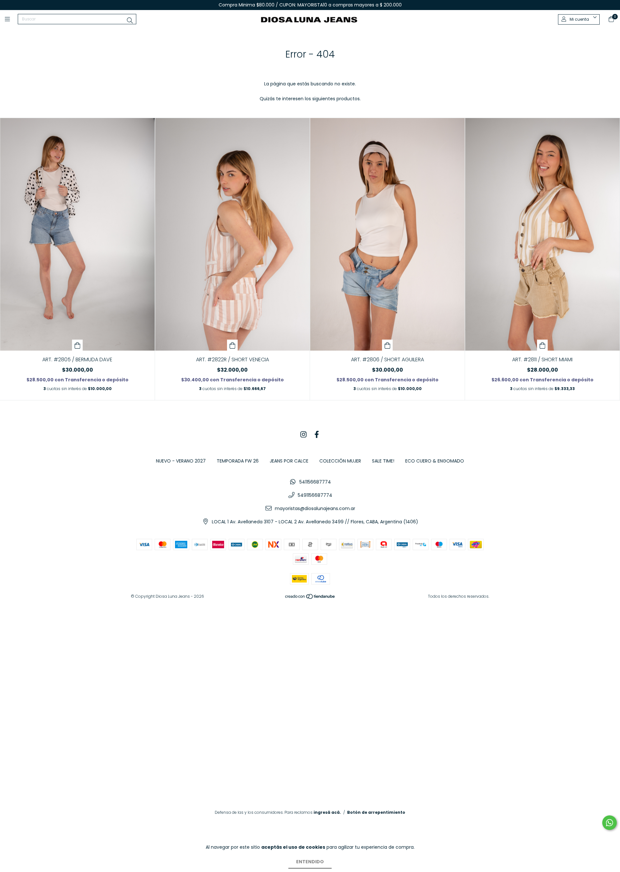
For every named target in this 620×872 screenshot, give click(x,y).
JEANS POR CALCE (289, 461)
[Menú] (11, 19)
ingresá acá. (327, 812)
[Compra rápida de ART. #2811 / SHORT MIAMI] (542, 345)
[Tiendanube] (310, 597)
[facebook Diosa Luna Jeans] (317, 434)
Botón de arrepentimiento (376, 812)
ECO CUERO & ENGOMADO (434, 461)
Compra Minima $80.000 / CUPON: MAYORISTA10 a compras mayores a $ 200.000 (310, 5)
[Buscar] (130, 20)
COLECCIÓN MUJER (340, 461)
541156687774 (315, 482)
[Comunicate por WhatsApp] (609, 822)
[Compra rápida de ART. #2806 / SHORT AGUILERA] (387, 345)
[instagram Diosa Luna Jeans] (303, 434)
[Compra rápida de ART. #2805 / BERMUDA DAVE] (77, 345)
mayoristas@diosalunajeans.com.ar (315, 508)
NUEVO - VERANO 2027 (181, 461)
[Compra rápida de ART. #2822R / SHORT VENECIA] (232, 345)
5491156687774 (315, 495)
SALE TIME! (383, 461)
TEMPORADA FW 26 (238, 461)
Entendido (310, 861)
